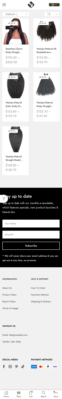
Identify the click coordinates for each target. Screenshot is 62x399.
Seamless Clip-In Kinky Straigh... (14, 50)
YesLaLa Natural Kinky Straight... (45, 104)
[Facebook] (3, 366)
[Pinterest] (16, 366)
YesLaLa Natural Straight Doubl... (14, 158)
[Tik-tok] (22, 366)
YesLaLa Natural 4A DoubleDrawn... (46, 50)
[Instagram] (10, 366)
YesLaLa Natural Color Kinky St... (14, 104)
